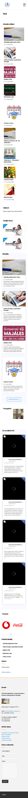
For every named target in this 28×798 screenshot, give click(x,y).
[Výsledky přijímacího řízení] (14, 267)
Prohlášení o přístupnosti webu (10, 733)
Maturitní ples (8, 197)
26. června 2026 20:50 (9, 463)
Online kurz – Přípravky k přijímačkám (11, 161)
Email (3, 756)
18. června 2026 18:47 (9, 505)
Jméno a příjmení (6, 751)
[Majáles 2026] (14, 333)
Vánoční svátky (8, 179)
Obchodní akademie (12, 230)
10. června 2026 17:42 (9, 548)
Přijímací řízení (6, 736)
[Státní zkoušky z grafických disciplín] (14, 299)
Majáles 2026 (8, 79)
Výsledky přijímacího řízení (12, 42)
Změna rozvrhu (8, 123)
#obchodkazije (8, 598)
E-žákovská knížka (7, 740)
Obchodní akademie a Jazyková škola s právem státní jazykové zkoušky (16, 459)
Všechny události (6, 672)
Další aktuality (14, 399)
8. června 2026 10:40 (8, 590)
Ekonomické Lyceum (12, 243)
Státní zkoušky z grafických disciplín (12, 60)
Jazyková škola (6, 738)
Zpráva (3, 761)
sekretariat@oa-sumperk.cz (12, 711)
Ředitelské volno (9, 97)
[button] (7, 634)
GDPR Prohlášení (6, 734)
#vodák (21, 597)
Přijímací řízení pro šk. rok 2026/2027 (12, 141)
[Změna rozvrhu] (14, 368)
